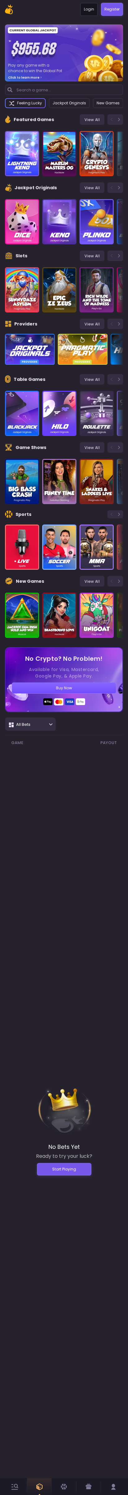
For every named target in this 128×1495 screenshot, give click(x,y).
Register (112, 9)
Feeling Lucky (29, 103)
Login (89, 9)
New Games (108, 103)
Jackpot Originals (69, 103)
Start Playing (64, 1169)
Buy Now (64, 688)
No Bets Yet (64, 1147)
